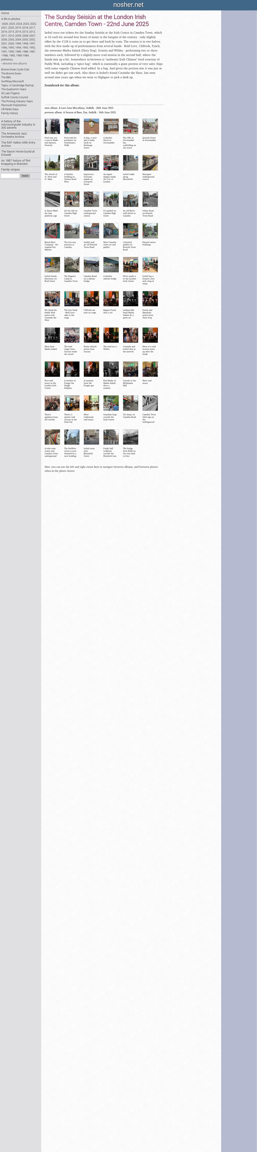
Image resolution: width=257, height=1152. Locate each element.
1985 (12, 55)
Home (5, 13)
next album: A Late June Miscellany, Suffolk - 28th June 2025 (79, 107)
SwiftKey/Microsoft (12, 81)
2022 (33, 23)
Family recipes (10, 169)
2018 (25, 27)
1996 (4, 47)
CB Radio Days (9, 109)
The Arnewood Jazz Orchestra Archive (14, 135)
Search (25, 176)
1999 (18, 43)
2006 (4, 39)
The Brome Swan (11, 73)
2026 (5, 23)
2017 (32, 27)
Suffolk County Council (14, 97)
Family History (9, 113)
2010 (11, 35)
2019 (18, 27)
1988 (25, 51)
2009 (18, 35)
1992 (32, 47)
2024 (19, 23)
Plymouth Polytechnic (14, 105)
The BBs (6, 77)
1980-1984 (22, 55)
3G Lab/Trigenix (10, 93)
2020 (11, 27)
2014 (18, 31)
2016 (4, 31)
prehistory (7, 59)
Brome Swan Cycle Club (15, 69)
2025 (12, 23)
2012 (32, 31)
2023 (26, 23)
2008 (25, 35)
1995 (11, 47)
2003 (25, 39)
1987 (32, 51)
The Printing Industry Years (17, 101)
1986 (5, 55)
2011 (4, 35)
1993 (25, 47)
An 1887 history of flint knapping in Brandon (15, 162)
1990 (11, 51)
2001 (4, 43)
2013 (25, 31)
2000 (11, 43)
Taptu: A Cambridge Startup (17, 85)
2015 (11, 31)
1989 (18, 51)
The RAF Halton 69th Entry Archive (18, 144)
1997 (32, 43)
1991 (4, 51)
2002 (32, 39)
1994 (18, 47)
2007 (32, 35)
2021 (4, 27)
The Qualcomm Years (13, 89)
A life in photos (10, 19)
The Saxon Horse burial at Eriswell (18, 153)
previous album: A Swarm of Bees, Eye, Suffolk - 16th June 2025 (80, 112)
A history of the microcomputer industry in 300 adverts (18, 125)
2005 (11, 39)
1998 (25, 43)
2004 (18, 39)
